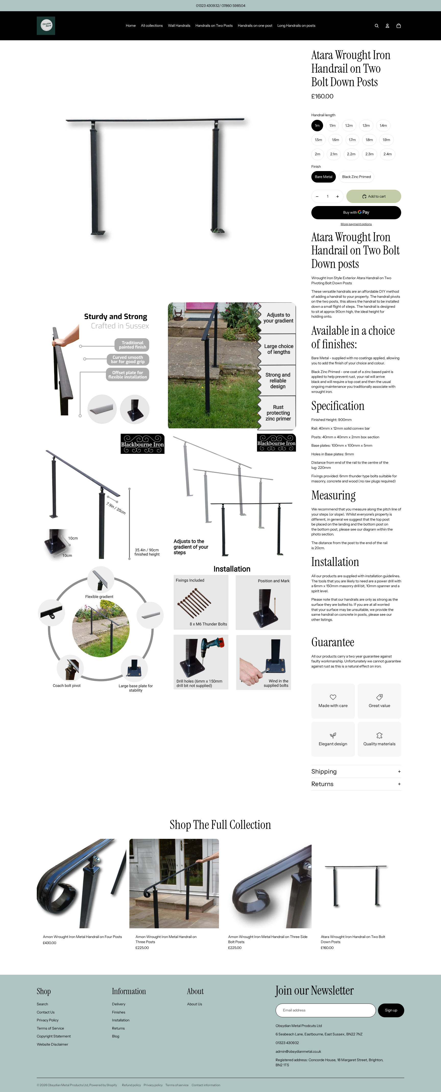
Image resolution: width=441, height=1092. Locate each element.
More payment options (356, 224)
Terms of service (177, 1085)
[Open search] (376, 25)
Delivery (118, 1004)
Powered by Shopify (103, 1085)
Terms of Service (50, 1028)
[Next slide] (118, 883)
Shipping (324, 771)
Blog (115, 1036)
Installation (120, 1020)
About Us (194, 1004)
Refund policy (131, 1085)
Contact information (206, 1085)
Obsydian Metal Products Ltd (68, 1085)
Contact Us (46, 1012)
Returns (322, 784)
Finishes (118, 1012)
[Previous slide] (44, 883)
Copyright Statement (54, 1036)
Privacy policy (153, 1085)
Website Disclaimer (52, 1044)
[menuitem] (131, 25)
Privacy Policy (47, 1020)
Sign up (391, 1010)
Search (42, 1004)
